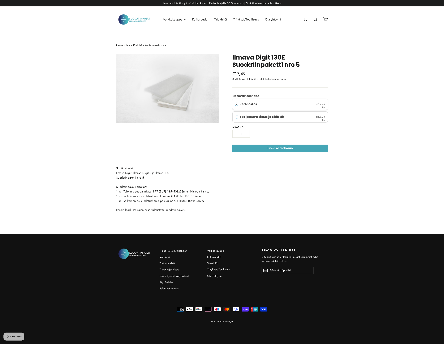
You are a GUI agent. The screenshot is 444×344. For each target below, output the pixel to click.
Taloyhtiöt (220, 19)
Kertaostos (248, 104)
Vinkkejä (165, 257)
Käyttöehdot (166, 282)
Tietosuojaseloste (169, 269)
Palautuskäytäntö (169, 288)
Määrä (238, 126)
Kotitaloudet (200, 19)
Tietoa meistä (167, 263)
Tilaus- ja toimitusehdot (173, 251)
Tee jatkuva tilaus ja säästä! (262, 117)
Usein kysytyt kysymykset (174, 276)
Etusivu (119, 45)
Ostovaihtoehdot (245, 96)
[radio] (236, 104)
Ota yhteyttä (273, 19)
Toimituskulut (256, 79)
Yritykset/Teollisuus (246, 19)
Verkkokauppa (173, 19)
